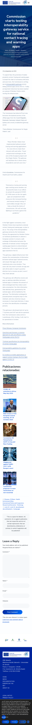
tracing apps (16, 509)
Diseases (23, 50)
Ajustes (22, 721)
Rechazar (14, 721)
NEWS (5, 679)
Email (5, 591)
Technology (20, 505)
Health (18, 50)
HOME (5, 677)
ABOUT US (6, 688)
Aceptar (5, 721)
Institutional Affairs (8, 501)
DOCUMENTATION (8, 681)
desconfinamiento (8, 509)
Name (5, 581)
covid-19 (7, 507)
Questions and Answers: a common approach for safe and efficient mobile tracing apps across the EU (14, 334)
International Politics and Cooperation (13, 503)
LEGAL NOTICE (7, 695)
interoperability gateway (14, 84)
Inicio (6, 50)
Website (5, 601)
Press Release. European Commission (14, 328)
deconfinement (20, 507)
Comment (6, 552)
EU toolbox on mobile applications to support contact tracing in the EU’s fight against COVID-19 (15, 357)
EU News (11, 50)
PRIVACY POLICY (8, 698)
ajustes (4, 717)
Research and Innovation (9, 505)
